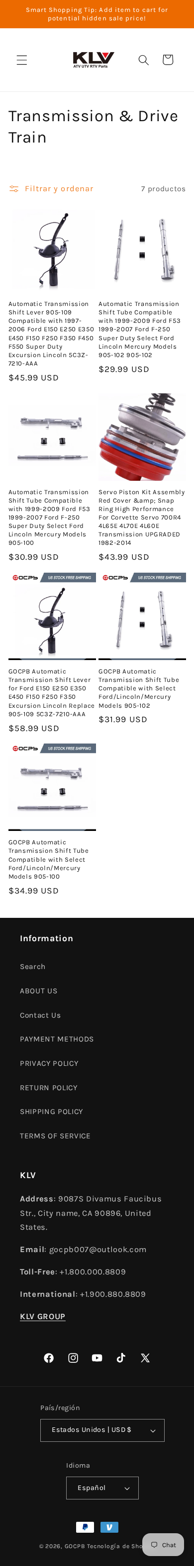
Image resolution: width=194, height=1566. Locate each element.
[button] (22, 60)
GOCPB (75, 1546)
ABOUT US (38, 990)
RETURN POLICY (49, 1087)
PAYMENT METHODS (57, 1039)
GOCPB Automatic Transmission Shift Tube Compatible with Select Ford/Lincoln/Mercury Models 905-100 (48, 859)
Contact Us (40, 1015)
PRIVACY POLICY (49, 1063)
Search (33, 966)
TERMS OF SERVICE (55, 1135)
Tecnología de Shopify (121, 1546)
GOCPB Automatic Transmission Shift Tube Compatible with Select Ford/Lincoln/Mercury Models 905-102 (138, 688)
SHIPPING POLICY (51, 1111)
